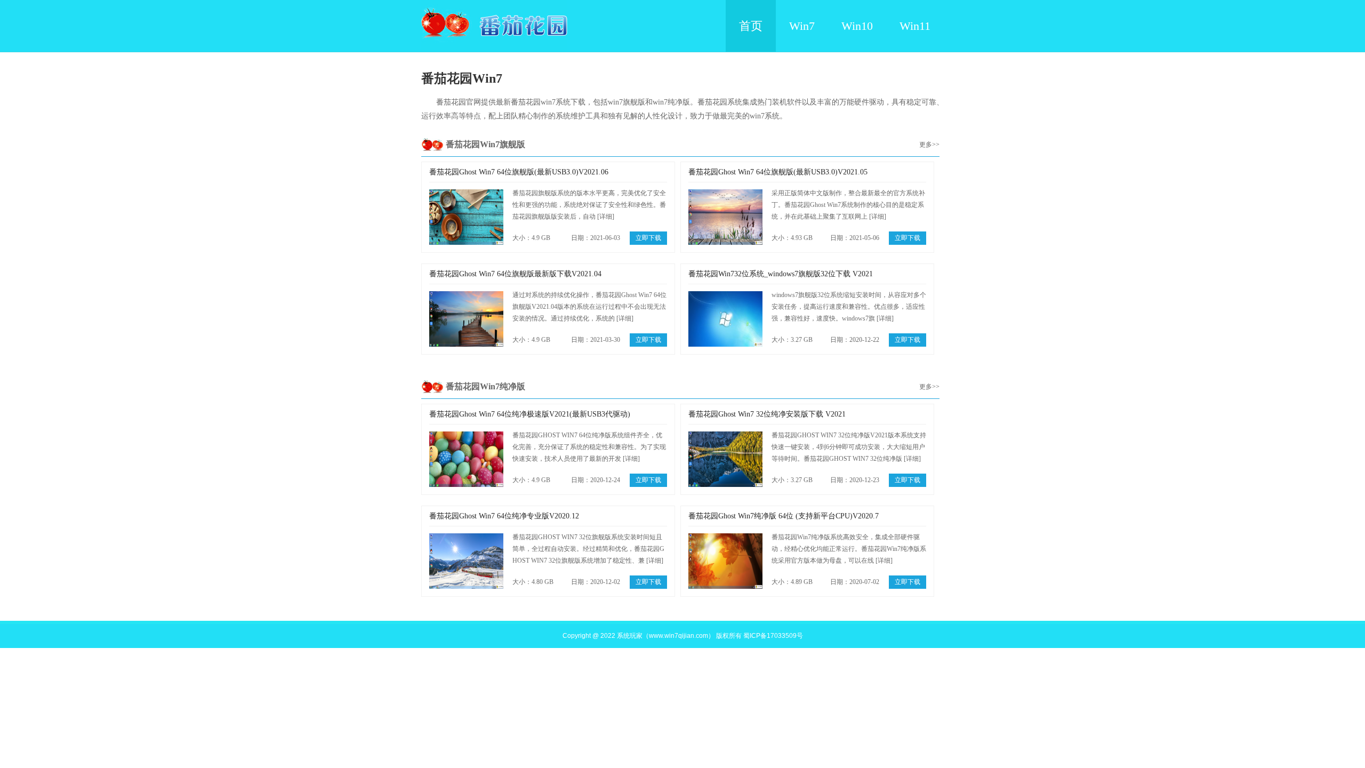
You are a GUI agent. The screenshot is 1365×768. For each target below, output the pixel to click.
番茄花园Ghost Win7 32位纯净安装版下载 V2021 (767, 414)
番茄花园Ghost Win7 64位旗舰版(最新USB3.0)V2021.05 (778, 172)
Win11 (915, 26)
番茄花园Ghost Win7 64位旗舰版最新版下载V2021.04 (515, 274)
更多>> (929, 144)
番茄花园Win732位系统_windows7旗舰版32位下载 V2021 (780, 274)
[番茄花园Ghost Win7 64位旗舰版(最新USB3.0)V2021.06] (466, 217)
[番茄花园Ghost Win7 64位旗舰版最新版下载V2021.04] (466, 319)
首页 (750, 26)
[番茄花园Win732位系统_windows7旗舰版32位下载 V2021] (725, 319)
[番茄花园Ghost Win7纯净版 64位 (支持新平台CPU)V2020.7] (725, 561)
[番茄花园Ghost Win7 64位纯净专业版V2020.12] (466, 561)
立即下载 (648, 238)
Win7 (802, 26)
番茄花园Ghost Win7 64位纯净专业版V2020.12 (504, 516)
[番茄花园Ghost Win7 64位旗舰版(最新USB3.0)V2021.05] (725, 217)
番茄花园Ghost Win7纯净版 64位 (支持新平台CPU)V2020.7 (783, 516)
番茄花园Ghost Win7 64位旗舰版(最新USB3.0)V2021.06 (518, 172)
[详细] (605, 216)
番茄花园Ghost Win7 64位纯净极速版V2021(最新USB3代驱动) (529, 414)
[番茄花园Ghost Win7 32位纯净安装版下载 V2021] (725, 459)
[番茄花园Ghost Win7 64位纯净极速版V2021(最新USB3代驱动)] (466, 459)
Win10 (857, 26)
